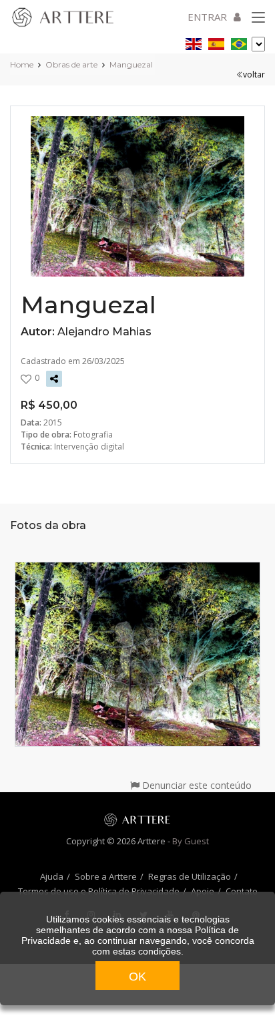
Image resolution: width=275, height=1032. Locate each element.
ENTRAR (207, 16)
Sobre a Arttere (106, 876)
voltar (254, 74)
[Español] (216, 42)
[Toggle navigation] (258, 18)
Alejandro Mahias (104, 331)
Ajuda (51, 876)
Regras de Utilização (189, 876)
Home (21, 64)
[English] (194, 42)
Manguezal (131, 64)
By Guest (190, 841)
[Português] (239, 42)
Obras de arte (71, 64)
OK (137, 976)
